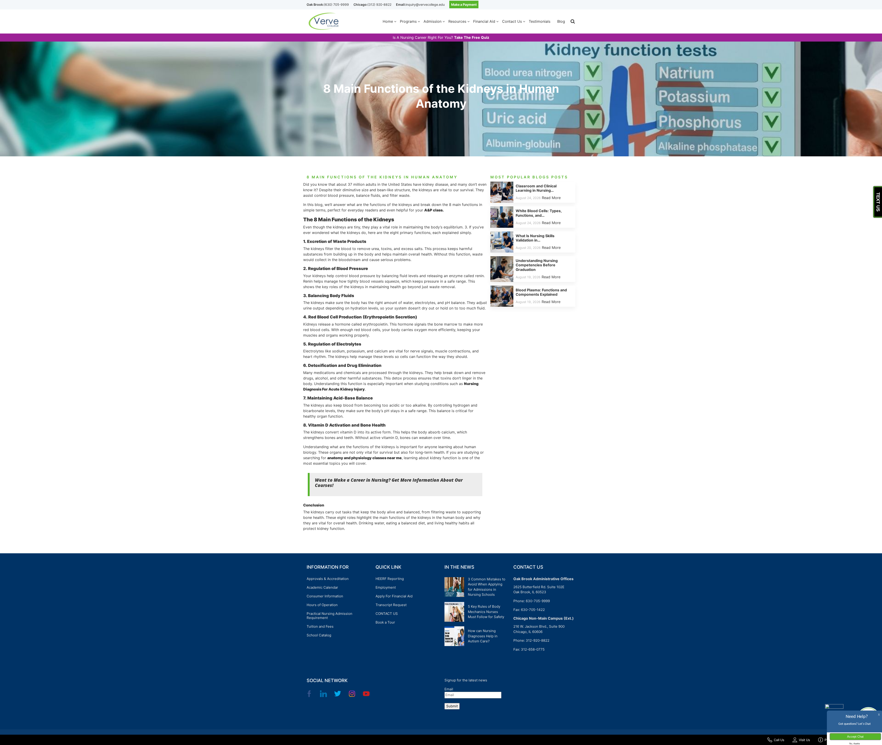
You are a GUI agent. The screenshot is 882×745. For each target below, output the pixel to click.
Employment (386, 587)
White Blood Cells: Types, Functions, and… (539, 212)
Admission (432, 21)
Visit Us (804, 740)
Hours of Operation (322, 605)
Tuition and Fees (320, 626)
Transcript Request (391, 605)
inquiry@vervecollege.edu (425, 4)
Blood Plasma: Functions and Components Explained (541, 292)
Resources (457, 21)
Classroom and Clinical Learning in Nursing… (536, 188)
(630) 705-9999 (336, 4)
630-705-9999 (538, 601)
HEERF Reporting (390, 578)
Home (388, 21)
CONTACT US (387, 613)
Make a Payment (464, 4)
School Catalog (319, 635)
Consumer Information (325, 596)
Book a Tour (385, 622)
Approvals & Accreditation (328, 578)
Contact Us (512, 21)
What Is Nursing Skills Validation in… (535, 237)
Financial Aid (484, 21)
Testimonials (539, 21)
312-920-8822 (537, 640)
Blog (561, 21)
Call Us (779, 740)
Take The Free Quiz (471, 37)
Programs (408, 21)
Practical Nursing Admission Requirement (329, 615)
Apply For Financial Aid (394, 596)
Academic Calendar (322, 587)
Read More (551, 197)
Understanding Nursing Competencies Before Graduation (537, 265)
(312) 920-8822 (379, 4)
